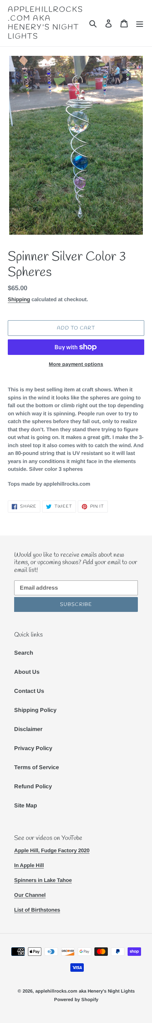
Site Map (25, 805)
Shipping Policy (35, 710)
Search (23, 653)
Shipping (19, 299)
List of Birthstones (37, 910)
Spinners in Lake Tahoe (43, 880)
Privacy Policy (33, 748)
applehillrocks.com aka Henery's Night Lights (45, 23)
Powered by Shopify (76, 999)
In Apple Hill (29, 865)
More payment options (76, 364)
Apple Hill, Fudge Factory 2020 (51, 850)
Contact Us (29, 691)
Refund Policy (33, 786)
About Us (27, 672)
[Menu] (139, 23)
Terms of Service (36, 767)
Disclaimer (28, 729)
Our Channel (30, 895)
